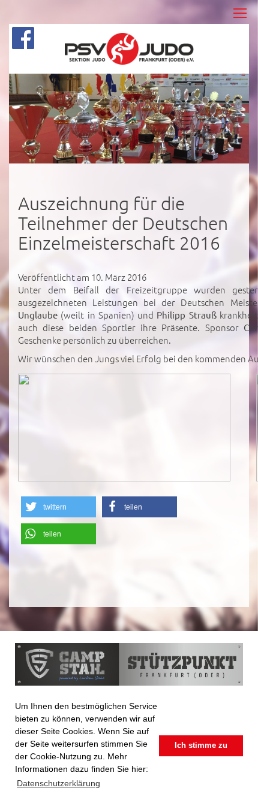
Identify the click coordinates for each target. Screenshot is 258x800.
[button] (58, 506)
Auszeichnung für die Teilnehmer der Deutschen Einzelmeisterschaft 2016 (123, 223)
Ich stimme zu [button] (201, 745)
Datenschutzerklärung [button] (58, 783)
